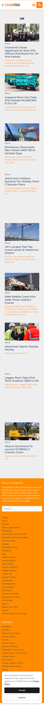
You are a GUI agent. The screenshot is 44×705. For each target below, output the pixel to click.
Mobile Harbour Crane (12, 663)
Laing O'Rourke (28, 191)
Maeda (27, 107)
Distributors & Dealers (15, 63)
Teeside (19, 353)
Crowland (9, 60)
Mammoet (10, 353)
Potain (8, 160)
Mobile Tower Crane (11, 666)
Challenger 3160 (12, 306)
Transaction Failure (11, 597)
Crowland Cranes (23, 60)
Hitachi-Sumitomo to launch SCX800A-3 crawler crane (19, 449)
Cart (4, 554)
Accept (22, 690)
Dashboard (7, 580)
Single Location (9, 570)
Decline (22, 697)
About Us (6, 550)
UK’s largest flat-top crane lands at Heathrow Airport (21, 249)
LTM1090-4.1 (26, 312)
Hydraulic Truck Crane (12, 650)
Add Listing (7, 564)
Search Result (9, 561)
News (7, 43)
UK (22, 18)
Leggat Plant (25, 384)
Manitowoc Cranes (14, 157)
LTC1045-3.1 (10, 309)
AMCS (8, 188)
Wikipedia (7, 531)
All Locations (8, 587)
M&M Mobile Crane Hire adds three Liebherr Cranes (20, 299)
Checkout (7, 590)
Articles (5, 524)
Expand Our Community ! (14, 534)
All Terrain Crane (9, 547)
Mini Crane (7, 660)
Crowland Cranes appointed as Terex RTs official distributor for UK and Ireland (22, 52)
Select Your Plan (10, 607)
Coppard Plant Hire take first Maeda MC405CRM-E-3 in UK (21, 100)
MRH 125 (28, 157)
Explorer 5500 (11, 384)
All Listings (7, 600)
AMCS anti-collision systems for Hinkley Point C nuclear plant (22, 181)
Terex (22, 66)
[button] (33, 5)
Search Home (8, 557)
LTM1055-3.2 (13, 312)
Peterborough (12, 66)
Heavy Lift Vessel (10, 646)
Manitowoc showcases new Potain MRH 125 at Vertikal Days (20, 150)
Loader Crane (8, 656)
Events (5, 640)
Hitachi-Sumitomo (28, 456)
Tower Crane (18, 160)
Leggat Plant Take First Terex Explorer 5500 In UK (22, 379)
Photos (5, 544)
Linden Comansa (20, 259)
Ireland (30, 63)
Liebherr (31, 306)
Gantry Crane (8, 643)
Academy (6, 626)
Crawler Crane (11, 456)
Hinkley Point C (12, 191)
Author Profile (9, 577)
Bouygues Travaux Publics (24, 188)
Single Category (9, 567)
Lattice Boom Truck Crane (14, 653)
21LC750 (9, 257)
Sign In (5, 604)
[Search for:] (22, 509)
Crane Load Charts (11, 527)
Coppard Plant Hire (14, 107)
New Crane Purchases (22, 110)
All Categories (8, 584)
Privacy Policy (8, 541)
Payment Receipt (10, 593)
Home (5, 517)
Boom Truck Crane (11, 633)
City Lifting (18, 257)
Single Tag (7, 574)
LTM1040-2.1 (22, 309)
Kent (23, 306)
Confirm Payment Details (14, 613)
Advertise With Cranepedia (15, 537)
